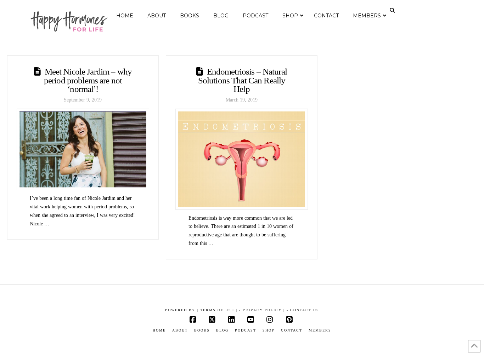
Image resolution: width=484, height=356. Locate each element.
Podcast (245, 330)
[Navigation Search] (393, 10)
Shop (269, 330)
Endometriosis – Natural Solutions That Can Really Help (242, 80)
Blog (222, 330)
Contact (291, 330)
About (180, 330)
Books (202, 330)
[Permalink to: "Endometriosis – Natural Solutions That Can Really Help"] (241, 159)
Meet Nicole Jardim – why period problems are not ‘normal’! (88, 80)
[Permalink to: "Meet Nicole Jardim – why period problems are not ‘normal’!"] (83, 149)
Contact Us (304, 310)
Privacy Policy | (264, 310)
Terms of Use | (218, 310)
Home (159, 330)
